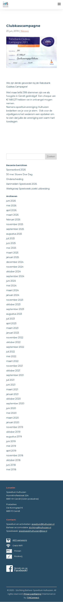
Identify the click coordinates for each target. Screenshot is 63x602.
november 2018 (14, 455)
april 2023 (11, 323)
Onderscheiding (14, 179)
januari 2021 (12, 394)
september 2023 (15, 309)
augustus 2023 (14, 314)
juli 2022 (10, 351)
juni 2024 (11, 280)
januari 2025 (12, 257)
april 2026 (11, 210)
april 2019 (11, 450)
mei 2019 (11, 446)
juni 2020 (11, 408)
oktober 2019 (13, 431)
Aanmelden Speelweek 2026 (21, 184)
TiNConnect (33, 597)
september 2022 (15, 347)
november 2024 (14, 266)
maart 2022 (12, 361)
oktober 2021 (13, 370)
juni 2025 (11, 243)
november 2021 (14, 365)
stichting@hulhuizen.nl (40, 527)
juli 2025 (10, 238)
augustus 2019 (14, 436)
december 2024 (14, 262)
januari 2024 (12, 295)
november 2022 (14, 337)
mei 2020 (11, 413)
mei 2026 (11, 205)
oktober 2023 (13, 304)
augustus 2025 (14, 233)
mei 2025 (11, 248)
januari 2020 (12, 422)
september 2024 (15, 276)
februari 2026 (13, 219)
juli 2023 (10, 318)
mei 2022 (11, 356)
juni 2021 (10, 384)
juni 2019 (11, 441)
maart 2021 (12, 389)
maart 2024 (12, 290)
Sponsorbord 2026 (16, 169)
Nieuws (25, 31)
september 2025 (15, 229)
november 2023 (14, 299)
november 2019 (14, 427)
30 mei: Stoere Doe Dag (19, 174)
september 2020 (15, 403)
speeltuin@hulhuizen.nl (42, 524)
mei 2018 (11, 469)
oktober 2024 (13, 271)
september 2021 (15, 375)
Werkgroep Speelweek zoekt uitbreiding (28, 188)
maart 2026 (12, 214)
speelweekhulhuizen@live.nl (33, 531)
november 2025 (14, 224)
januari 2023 (12, 332)
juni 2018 (11, 465)
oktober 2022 (13, 342)
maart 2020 (12, 417)
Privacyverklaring (32, 594)
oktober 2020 (13, 398)
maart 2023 (12, 328)
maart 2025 (12, 252)
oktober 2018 (13, 460)
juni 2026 (11, 200)
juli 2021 (10, 380)
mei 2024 (11, 285)
